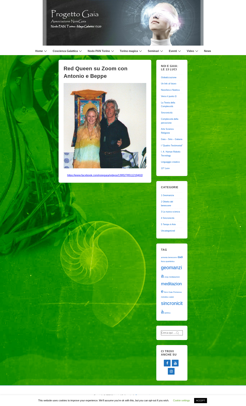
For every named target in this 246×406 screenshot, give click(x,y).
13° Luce (165, 168)
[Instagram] (171, 371)
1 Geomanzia (167, 195)
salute (171, 297)
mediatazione (174, 277)
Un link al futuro (168, 83)
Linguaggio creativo (170, 162)
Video (190, 51)
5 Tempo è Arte (168, 224)
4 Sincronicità (167, 218)
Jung (166, 277)
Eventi (173, 51)
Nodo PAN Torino (99, 51)
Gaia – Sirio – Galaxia (171, 139)
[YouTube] (175, 363)
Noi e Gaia (168, 292)
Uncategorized (168, 230)
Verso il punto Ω (169, 96)
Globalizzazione (168, 77)
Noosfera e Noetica (170, 90)
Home (39, 51)
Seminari (153, 51)
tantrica (167, 313)
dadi (180, 257)
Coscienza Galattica (65, 51)
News (207, 51)
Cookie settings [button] (181, 400)
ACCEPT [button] (200, 400)
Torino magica (129, 51)
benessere (172, 257)
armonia (164, 257)
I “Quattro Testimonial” (172, 145)
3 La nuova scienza (170, 211)
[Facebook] (167, 363)
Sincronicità (166, 112)
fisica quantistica (167, 261)
